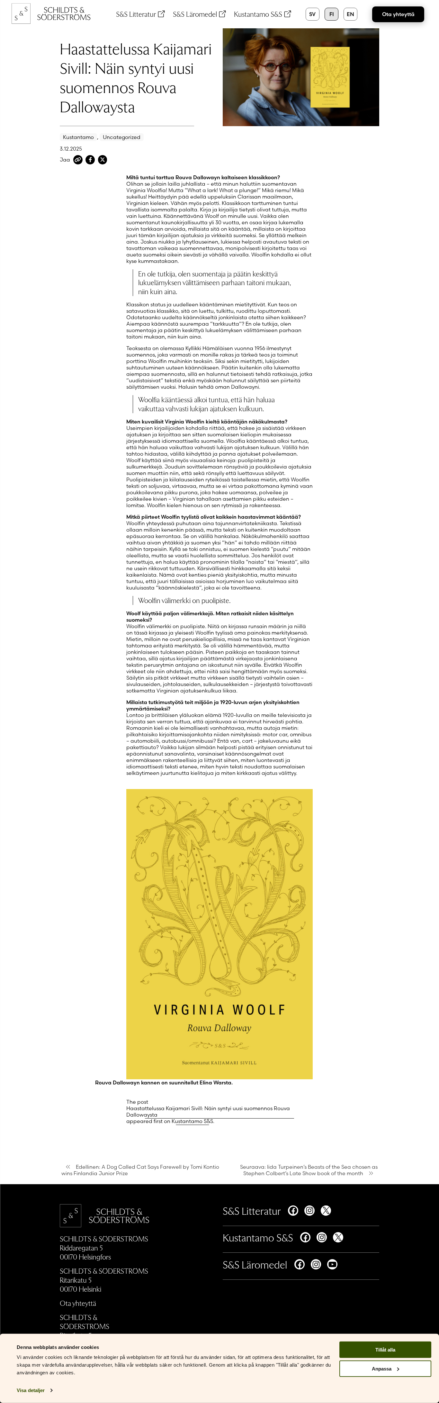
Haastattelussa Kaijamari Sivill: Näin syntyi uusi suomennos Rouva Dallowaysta (208, 1111)
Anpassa (381, 1368)
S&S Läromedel (195, 14)
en (350, 14)
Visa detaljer (31, 1390)
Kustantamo (78, 137)
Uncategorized (121, 137)
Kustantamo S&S (258, 14)
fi (331, 14)
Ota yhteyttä (398, 14)
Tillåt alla (385, 1349)
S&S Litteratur (136, 14)
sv (312, 14)
